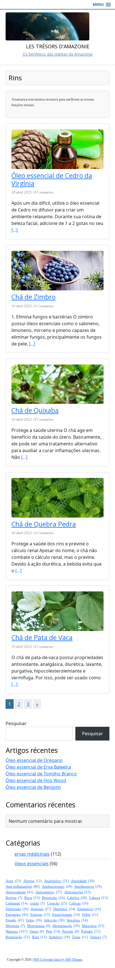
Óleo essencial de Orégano (34, 760)
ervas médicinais (32, 854)
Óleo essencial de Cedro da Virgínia (51, 179)
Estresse (40, 914)
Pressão (70, 931)
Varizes (98, 937)
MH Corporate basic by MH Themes (57, 960)
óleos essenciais (32, 863)
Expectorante (66, 914)
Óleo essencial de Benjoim (33, 787)
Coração (57, 903)
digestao (41, 909)
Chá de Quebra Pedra (43, 524)
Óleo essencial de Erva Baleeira (38, 767)
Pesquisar (16, 723)
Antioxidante (19, 892)
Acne (13, 881)
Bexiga (14, 898)
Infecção (54, 920)
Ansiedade (82, 881)
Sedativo (59, 937)
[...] (14, 230)
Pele (53, 931)
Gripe (34, 920)
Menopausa (38, 926)
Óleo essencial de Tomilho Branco (41, 774)
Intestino (77, 920)
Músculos (93, 926)
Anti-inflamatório (23, 886)
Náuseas (16, 931)
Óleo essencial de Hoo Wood (36, 780)
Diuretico (64, 909)
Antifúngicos (88, 886)
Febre (90, 914)
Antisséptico (48, 892)
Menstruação (66, 926)
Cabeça (98, 898)
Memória (15, 926)
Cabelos (77, 898)
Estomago (17, 914)
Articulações (77, 892)
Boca (32, 898)
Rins (39, 937)
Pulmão (90, 931)
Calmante (17, 903)
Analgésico (56, 881)
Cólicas (78, 903)
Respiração (18, 937)
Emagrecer (89, 909)
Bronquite (53, 898)
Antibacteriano (57, 886)
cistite (37, 903)
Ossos (37, 931)
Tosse (80, 937)
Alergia (32, 881)
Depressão (17, 909)
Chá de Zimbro (33, 296)
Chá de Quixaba (35, 410)
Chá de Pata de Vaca (42, 637)
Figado (15, 920)
